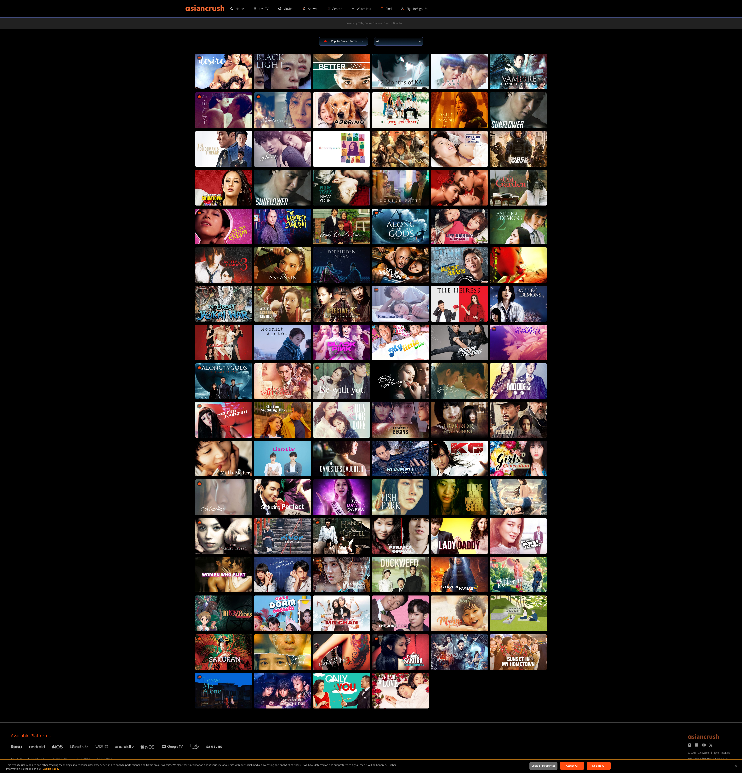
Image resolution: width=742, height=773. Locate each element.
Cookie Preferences (543, 765)
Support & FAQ (37, 759)
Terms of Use (61, 759)
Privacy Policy (83, 759)
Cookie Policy (105, 759)
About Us (16, 759)
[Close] (736, 765)
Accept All (572, 765)
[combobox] (376, 41)
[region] (371, 766)
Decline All (598, 765)
